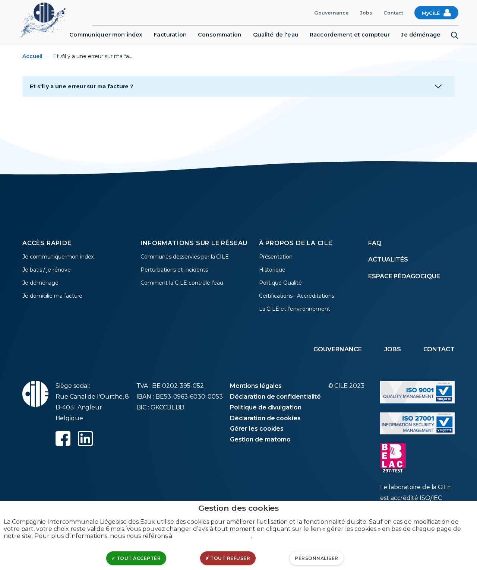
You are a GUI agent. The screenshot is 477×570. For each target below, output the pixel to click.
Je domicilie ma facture (52, 295)
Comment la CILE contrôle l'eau (181, 282)
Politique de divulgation (265, 407)
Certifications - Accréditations (296, 295)
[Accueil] (46, 19)
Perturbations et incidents (174, 269)
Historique (272, 269)
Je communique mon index (58, 256)
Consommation (220, 34)
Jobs (366, 13)
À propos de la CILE (295, 243)
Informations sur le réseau (193, 243)
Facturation (170, 34)
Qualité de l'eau (275, 34)
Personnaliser (316, 558)
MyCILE (431, 13)
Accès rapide (47, 243)
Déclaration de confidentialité (275, 396)
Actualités (388, 259)
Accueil (32, 56)
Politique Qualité (280, 282)
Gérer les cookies (257, 428)
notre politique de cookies (212, 535)
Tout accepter (138, 558)
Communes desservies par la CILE (184, 256)
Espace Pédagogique (404, 276)
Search (454, 35)
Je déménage (420, 34)
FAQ (375, 243)
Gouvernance (331, 13)
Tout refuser (229, 558)
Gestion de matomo (260, 439)
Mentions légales (256, 385)
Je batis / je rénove (46, 269)
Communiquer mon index (105, 34)
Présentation (276, 256)
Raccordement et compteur (350, 34)
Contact (393, 13)
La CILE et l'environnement (294, 308)
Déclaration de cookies (265, 418)
